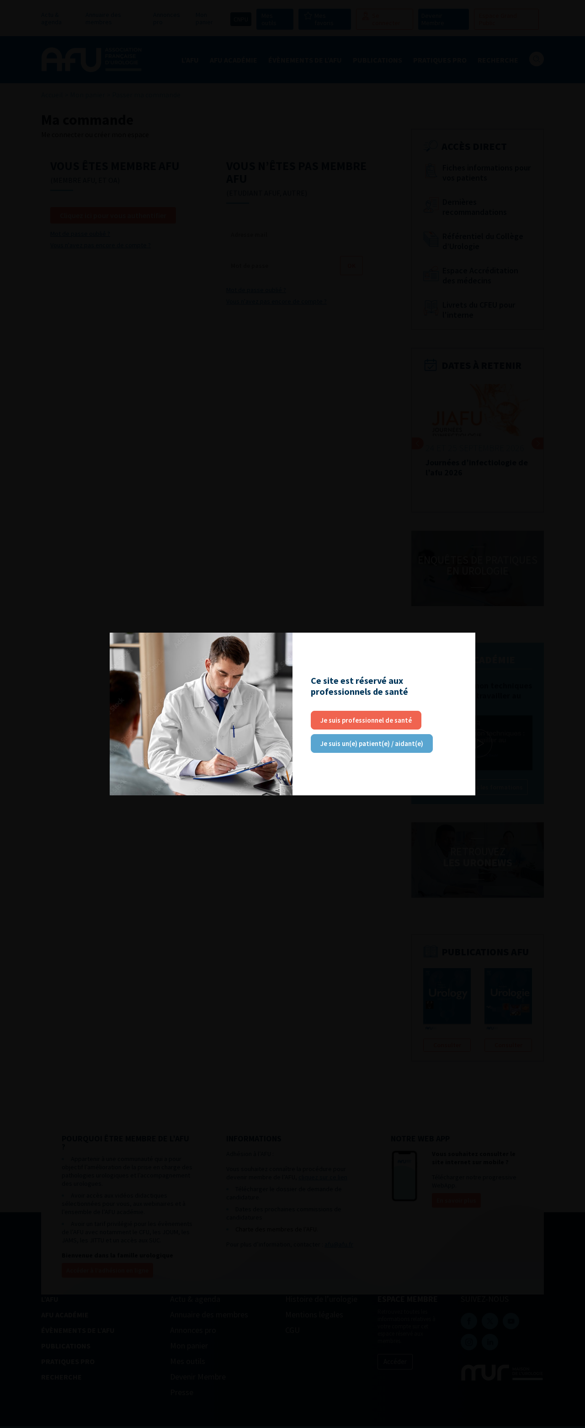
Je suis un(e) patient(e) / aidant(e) (371, 743)
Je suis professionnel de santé (366, 720)
